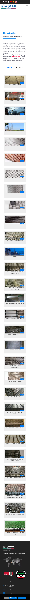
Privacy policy (13, 597)
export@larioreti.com (12, 589)
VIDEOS (19, 68)
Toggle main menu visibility (27, 5)
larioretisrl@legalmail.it (12, 593)
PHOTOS (10, 68)
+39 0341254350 (10, 586)
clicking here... (16, 56)
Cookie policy (22, 597)
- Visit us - (7, 582)
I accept (6, 597)
